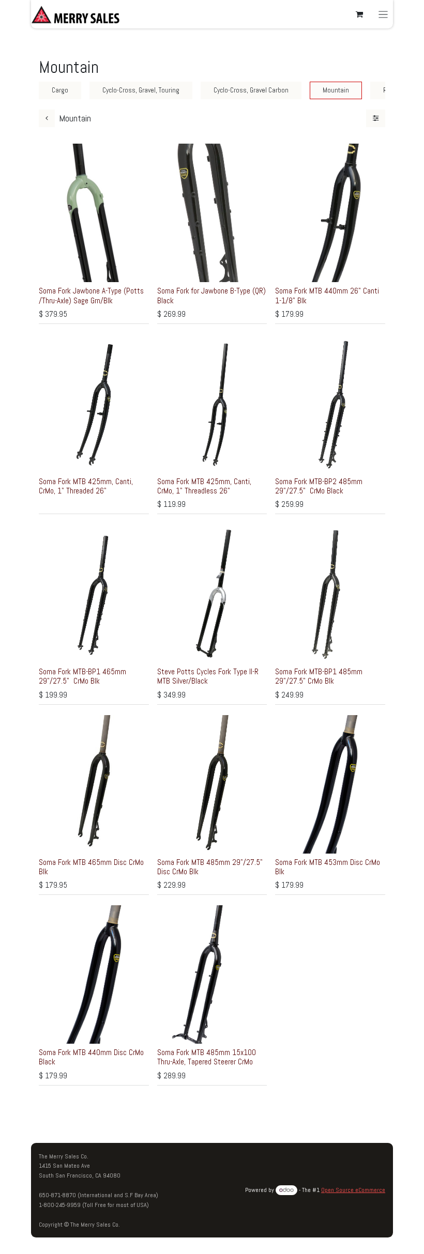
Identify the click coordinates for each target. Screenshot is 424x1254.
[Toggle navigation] (383, 14)
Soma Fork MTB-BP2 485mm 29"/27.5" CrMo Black (318, 486)
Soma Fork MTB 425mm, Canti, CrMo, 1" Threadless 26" (204, 486)
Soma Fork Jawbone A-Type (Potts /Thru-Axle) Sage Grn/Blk (91, 295)
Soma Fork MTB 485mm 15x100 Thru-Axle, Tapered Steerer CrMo (206, 1056)
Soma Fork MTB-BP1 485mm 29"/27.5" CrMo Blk (318, 676)
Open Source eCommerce (353, 1190)
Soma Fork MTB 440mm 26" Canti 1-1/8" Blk (328, 295)
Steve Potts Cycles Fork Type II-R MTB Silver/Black (208, 676)
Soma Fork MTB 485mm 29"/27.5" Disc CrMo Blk (210, 866)
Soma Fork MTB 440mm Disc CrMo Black (91, 1056)
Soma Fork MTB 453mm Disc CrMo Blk (327, 866)
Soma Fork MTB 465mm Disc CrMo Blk (91, 866)
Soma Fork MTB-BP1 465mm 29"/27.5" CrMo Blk (82, 676)
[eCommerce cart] (359, 14)
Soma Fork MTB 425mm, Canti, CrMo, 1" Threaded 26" (86, 486)
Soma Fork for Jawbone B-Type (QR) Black (211, 295)
